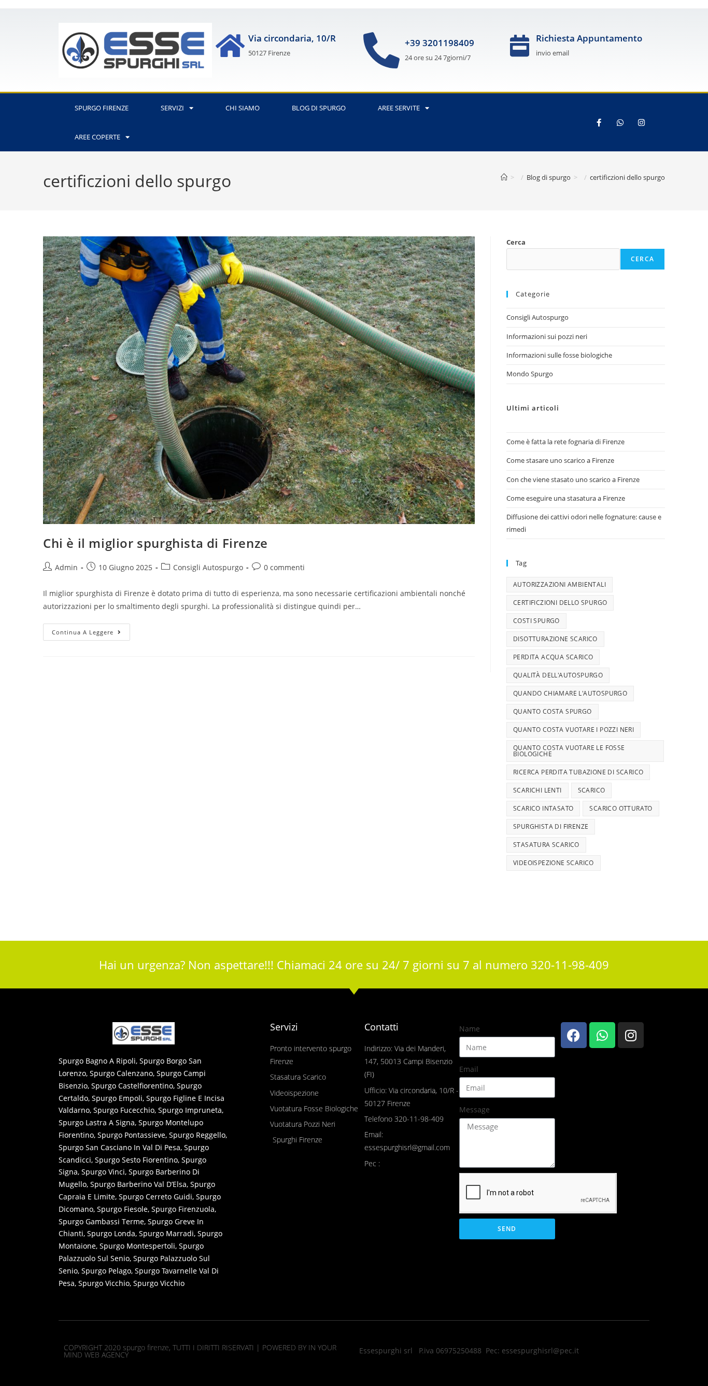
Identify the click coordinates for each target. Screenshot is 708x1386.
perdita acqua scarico (553, 657)
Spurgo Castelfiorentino (132, 1086)
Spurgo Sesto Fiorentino (136, 1160)
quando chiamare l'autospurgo (570, 693)
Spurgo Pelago (106, 1271)
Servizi (172, 107)
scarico (591, 790)
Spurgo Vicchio (104, 1283)
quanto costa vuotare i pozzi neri (573, 729)
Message (474, 1109)
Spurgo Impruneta (190, 1110)
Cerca (516, 242)
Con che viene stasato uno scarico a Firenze (573, 479)
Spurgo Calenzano (121, 1073)
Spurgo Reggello (197, 1135)
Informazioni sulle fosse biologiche (559, 355)
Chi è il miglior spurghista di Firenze (155, 542)
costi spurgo (536, 620)
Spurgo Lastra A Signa (97, 1122)
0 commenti (284, 567)
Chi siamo (242, 107)
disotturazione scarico (555, 638)
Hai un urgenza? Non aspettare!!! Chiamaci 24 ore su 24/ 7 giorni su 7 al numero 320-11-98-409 (354, 964)
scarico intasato (543, 808)
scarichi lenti (537, 790)
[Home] (504, 177)
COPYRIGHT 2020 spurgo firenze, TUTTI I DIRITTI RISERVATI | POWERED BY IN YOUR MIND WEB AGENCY (200, 1351)
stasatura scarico (546, 844)
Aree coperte (97, 137)
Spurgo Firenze (102, 107)
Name (469, 1029)
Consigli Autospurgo (208, 567)
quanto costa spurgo (552, 711)
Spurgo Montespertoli (137, 1246)
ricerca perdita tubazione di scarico (578, 772)
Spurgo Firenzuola (183, 1209)
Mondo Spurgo (529, 373)
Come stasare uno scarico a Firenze (560, 460)
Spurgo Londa (111, 1233)
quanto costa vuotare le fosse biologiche (569, 750)
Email (468, 1069)
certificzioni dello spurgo (627, 177)
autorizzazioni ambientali (559, 584)
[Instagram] (641, 122)
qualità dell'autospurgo (558, 675)
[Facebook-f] (599, 122)
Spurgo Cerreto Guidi (155, 1196)
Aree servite (399, 107)
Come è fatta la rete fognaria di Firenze (565, 441)
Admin (66, 567)
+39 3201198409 (439, 43)
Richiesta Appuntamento (589, 38)
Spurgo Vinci (103, 1172)
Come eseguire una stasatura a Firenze (565, 498)
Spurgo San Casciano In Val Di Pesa (119, 1147)
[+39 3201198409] (381, 50)
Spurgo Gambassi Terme (101, 1221)
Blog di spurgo (319, 107)
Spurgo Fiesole (122, 1209)
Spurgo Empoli (117, 1098)
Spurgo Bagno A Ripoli (97, 1061)
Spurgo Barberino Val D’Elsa (138, 1184)
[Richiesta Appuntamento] (520, 45)
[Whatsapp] (620, 122)
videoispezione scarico (553, 862)
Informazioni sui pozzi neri (546, 336)
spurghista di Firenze (550, 826)
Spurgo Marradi (166, 1233)
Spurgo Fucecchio (123, 1110)
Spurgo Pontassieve (131, 1135)
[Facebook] (574, 1035)
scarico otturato (620, 808)
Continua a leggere (91, 630)
